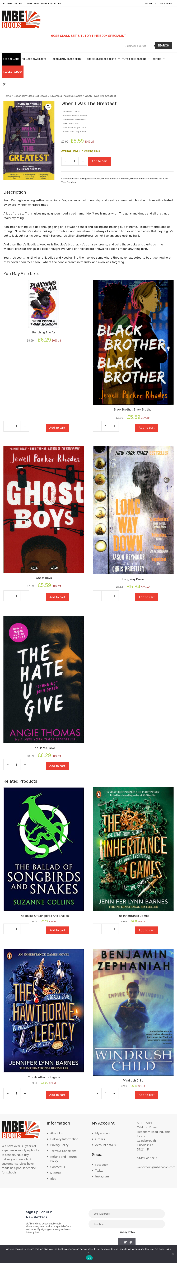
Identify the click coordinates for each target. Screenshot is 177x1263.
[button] (48, 107)
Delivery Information (64, 1139)
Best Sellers (11, 59)
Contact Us (150, 3)
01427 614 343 (14, 3)
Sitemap (55, 1173)
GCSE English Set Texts (101, 59)
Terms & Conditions (63, 1151)
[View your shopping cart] (4, 84)
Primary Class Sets (34, 59)
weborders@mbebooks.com (47, 3)
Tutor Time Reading (134, 59)
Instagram (102, 1176)
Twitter (100, 1170)
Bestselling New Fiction (87, 178)
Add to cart (99, 161)
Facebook (101, 1165)
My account (166, 3)
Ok (89, 1257)
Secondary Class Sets (67, 59)
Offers (156, 59)
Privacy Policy (59, 1145)
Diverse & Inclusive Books (66, 95)
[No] (172, 1254)
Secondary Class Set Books (31, 95)
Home (7, 95)
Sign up (127, 1242)
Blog (53, 1179)
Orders (100, 1139)
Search (163, 45)
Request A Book (12, 72)
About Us (56, 1133)
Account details (105, 1145)
